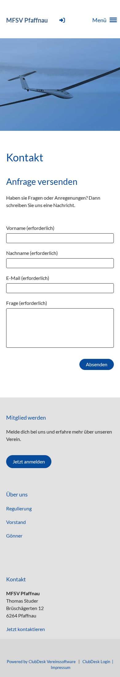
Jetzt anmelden (29, 461)
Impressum (60, 667)
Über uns (17, 494)
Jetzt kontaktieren (25, 629)
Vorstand (16, 522)
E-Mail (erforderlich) (27, 278)
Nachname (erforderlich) (32, 253)
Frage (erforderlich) (26, 303)
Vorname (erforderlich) (30, 228)
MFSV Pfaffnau (27, 20)
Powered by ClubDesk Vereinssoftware (41, 661)
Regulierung (19, 508)
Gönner (14, 535)
